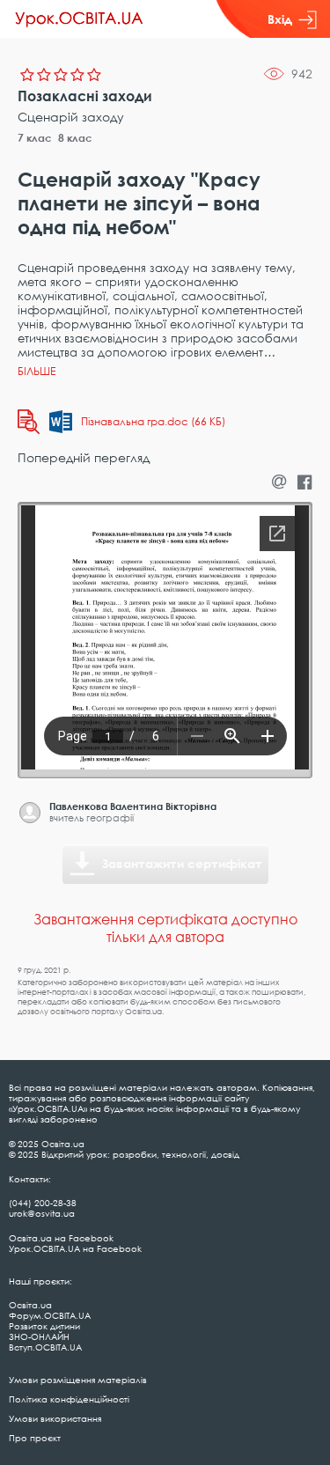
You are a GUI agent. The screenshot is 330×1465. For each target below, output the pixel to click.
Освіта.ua (30, 1304)
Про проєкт (35, 1437)
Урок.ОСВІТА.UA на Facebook (75, 1248)
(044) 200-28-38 (43, 1202)
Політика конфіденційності (69, 1399)
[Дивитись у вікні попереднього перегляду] (29, 421)
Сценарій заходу (71, 116)
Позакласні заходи (85, 96)
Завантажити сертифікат (182, 863)
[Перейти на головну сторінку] (79, 19)
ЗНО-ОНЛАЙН (39, 1336)
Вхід (280, 18)
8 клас (75, 137)
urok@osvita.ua (42, 1213)
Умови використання (55, 1418)
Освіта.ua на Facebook (61, 1238)
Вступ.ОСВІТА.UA (45, 1347)
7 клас (35, 137)
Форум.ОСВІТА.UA (50, 1315)
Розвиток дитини (44, 1326)
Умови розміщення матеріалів (78, 1379)
